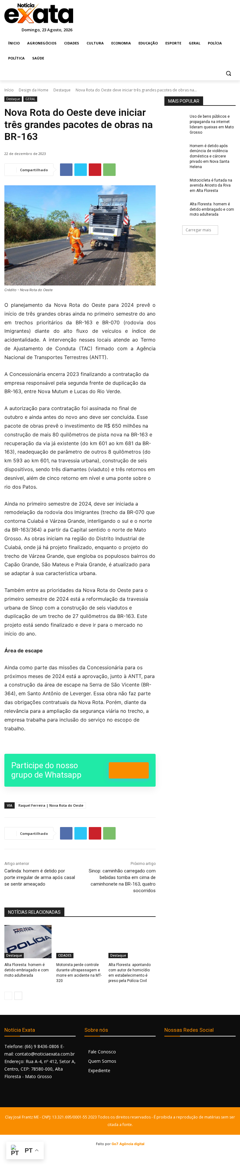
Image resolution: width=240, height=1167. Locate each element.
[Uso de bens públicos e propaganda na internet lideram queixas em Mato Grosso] (175, 121)
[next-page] (18, 996)
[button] (228, 73)
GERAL (30, 99)
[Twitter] (80, 169)
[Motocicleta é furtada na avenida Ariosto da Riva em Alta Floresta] (175, 185)
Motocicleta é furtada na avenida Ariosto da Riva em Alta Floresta (211, 185)
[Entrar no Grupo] (129, 770)
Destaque (62, 90)
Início (9, 90)
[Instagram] (183, 1049)
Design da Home (33, 90)
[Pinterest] (95, 169)
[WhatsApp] (109, 169)
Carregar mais (198, 230)
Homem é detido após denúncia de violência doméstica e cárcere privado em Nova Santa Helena (209, 156)
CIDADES (65, 955)
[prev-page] (8, 996)
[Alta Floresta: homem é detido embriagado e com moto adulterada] (28, 941)
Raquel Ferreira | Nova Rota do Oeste (50, 805)
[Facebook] (66, 169)
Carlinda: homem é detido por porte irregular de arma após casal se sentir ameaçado (39, 877)
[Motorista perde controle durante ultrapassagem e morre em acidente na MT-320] (79, 941)
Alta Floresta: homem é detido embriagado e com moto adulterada (26, 970)
